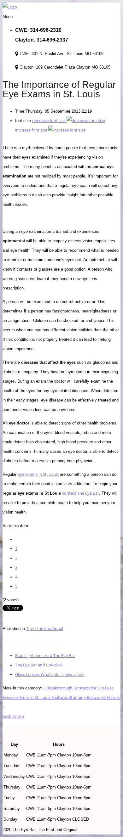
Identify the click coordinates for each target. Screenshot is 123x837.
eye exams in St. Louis (38, 474)
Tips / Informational (44, 628)
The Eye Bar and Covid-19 (38, 665)
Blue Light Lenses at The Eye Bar (45, 655)
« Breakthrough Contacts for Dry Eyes (79, 688)
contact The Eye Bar (80, 493)
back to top (13, 716)
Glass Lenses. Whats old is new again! (49, 674)
